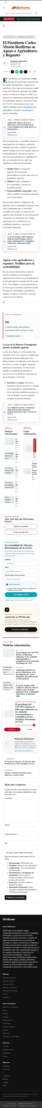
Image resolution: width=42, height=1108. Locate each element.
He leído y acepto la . (20, 853)
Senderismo (7, 1023)
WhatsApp (6, 1066)
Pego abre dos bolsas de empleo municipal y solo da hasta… (29, 19)
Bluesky (5, 1079)
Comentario (9, 798)
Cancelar (29, 729)
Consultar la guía (13, 335)
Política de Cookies (9, 1105)
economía (27, 110)
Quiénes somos (8, 1049)
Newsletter (6, 1053)
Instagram (6, 1076)
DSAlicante (9, 919)
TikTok (5, 1086)
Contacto (6, 1046)
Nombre (7, 825)
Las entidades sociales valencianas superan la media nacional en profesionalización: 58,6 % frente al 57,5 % (17, 499)
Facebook (6, 1069)
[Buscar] (36, 13)
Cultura (5, 994)
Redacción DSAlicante (18, 61)
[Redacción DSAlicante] (5, 64)
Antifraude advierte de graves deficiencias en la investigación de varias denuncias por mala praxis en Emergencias (17, 456)
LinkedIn (6, 1082)
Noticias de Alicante (9, 978)
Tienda (5, 1056)
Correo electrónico (11, 834)
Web (6, 843)
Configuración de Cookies (28, 1105)
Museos (5, 1030)
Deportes (6, 997)
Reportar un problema (21, 526)
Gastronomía (7, 1020)
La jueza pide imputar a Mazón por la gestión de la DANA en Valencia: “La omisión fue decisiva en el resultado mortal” (17, 485)
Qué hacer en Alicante (10, 1007)
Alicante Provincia (9, 981)
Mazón (11, 81)
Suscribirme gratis (21, 594)
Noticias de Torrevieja (10, 991)
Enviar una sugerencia (21, 532)
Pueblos (5, 1014)
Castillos (5, 1017)
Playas (5, 1010)
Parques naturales (9, 1027)
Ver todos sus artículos (25, 751)
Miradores (6, 1033)
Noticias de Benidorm (10, 987)
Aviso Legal (11, 1103)
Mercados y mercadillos (11, 1036)
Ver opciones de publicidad (21, 629)
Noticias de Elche (8, 984)
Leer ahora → (12, 729)
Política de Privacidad (25, 853)
